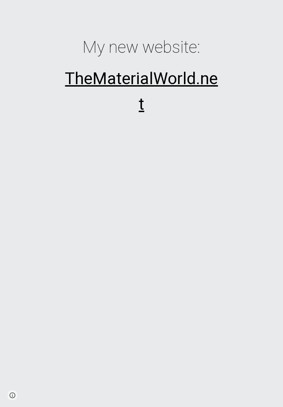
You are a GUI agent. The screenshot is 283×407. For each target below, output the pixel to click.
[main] (141, 74)
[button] (12, 395)
